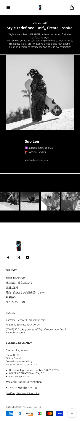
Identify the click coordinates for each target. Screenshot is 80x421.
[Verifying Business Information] (23, 393)
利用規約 (11, 297)
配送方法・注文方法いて (19, 282)
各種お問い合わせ (15, 277)
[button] (8, 7)
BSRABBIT (17, 407)
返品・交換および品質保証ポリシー (25, 292)
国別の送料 (12, 287)
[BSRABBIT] (40, 7)
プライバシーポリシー (18, 302)
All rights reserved (32, 407)
